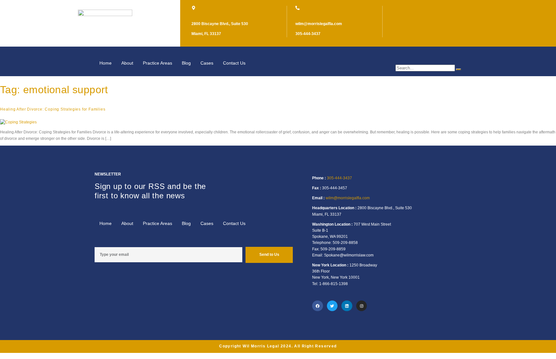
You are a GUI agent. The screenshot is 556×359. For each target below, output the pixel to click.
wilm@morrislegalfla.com (348, 198)
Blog (186, 63)
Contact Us (234, 63)
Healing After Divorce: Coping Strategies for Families (52, 109)
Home (105, 63)
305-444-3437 (339, 178)
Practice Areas (157, 63)
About (127, 63)
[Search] (458, 69)
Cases (206, 63)
